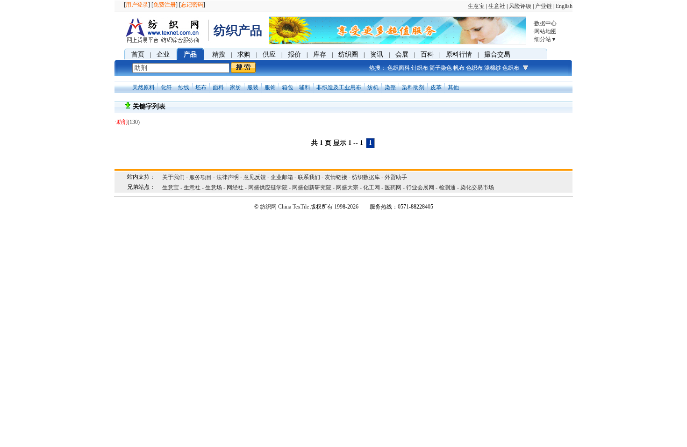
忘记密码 (192, 4)
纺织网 (268, 206)
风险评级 (520, 6)
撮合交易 (497, 54)
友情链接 (336, 177)
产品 (190, 54)
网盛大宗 (347, 187)
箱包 (287, 87)
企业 (163, 54)
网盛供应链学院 (267, 187)
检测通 (447, 187)
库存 (319, 54)
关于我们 (173, 177)
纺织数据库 (366, 177)
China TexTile (293, 206)
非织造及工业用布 (338, 87)
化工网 (371, 187)
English (564, 6)
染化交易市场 (477, 187)
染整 (390, 87)
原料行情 (459, 54)
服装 (252, 87)
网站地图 (545, 31)
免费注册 (164, 4)
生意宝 (476, 6)
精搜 (218, 54)
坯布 (201, 87)
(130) (128, 122)
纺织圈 (348, 54)
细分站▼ (545, 39)
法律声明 (227, 177)
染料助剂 (413, 87)
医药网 (393, 187)
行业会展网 (420, 187)
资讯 (376, 54)
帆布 (459, 68)
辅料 (304, 87)
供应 (269, 54)
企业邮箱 (282, 177)
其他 (453, 87)
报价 (294, 54)
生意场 (213, 187)
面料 (218, 87)
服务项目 (200, 177)
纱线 (183, 87)
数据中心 (545, 23)
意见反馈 (254, 177)
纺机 (373, 87)
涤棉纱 (492, 68)
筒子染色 (440, 68)
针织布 (419, 68)
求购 (243, 54)
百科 (427, 54)
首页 (137, 54)
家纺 (235, 87)
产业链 (543, 6)
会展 (401, 54)
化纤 (166, 87)
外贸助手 (396, 177)
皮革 (436, 87)
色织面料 (398, 68)
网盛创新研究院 (311, 187)
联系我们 (309, 177)
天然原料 (143, 87)
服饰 (270, 87)
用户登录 (137, 4)
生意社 (496, 6)
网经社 (235, 187)
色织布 (474, 68)
